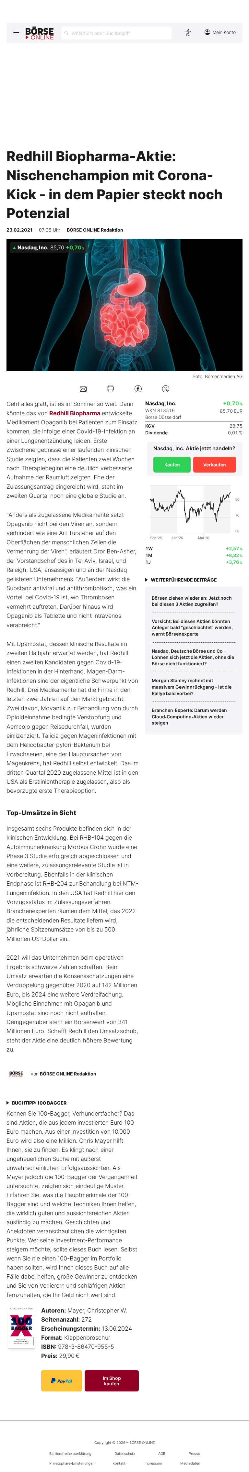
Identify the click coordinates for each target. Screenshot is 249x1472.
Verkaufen (214, 464)
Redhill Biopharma (74, 413)
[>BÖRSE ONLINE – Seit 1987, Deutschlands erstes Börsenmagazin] (39, 33)
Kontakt (119, 1463)
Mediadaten (190, 1463)
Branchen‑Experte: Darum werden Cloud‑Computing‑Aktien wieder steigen (189, 716)
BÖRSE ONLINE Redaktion (68, 1073)
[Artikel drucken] (110, 389)
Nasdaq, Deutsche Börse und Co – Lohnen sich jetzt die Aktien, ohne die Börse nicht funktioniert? (193, 657)
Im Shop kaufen (112, 1380)
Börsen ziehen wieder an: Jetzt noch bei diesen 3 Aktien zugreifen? (192, 601)
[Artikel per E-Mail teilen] (83, 388)
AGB (161, 1453)
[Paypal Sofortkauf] (61, 1380)
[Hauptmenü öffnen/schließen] (16, 32)
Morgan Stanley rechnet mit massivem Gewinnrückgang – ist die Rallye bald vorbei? (191, 687)
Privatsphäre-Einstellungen (71, 1463)
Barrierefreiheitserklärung (70, 1453)
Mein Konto (224, 32)
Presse (194, 1453)
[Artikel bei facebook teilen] (138, 388)
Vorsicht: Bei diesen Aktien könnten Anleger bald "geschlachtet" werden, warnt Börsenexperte (192, 627)
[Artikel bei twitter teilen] (165, 388)
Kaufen (172, 464)
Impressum (153, 1463)
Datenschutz (124, 1453)
